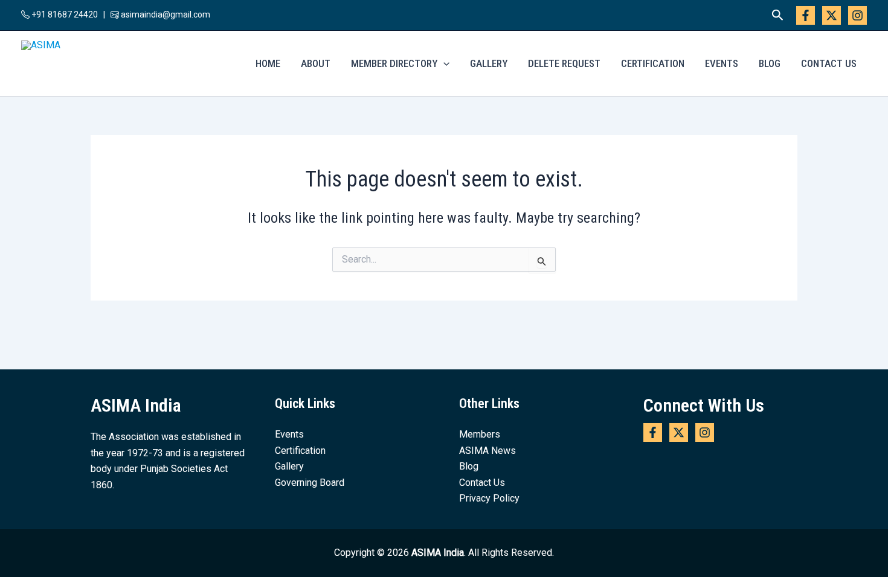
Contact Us (829, 63)
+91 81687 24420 (64, 14)
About (315, 63)
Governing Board (309, 482)
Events (721, 63)
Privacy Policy (489, 498)
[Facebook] (805, 15)
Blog (769, 63)
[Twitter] (831, 15)
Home (268, 63)
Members (479, 434)
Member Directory (394, 63)
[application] (443, 63)
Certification (652, 63)
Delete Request (564, 63)
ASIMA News (487, 450)
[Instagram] (857, 15)
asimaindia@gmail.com (165, 14)
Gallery (488, 63)
